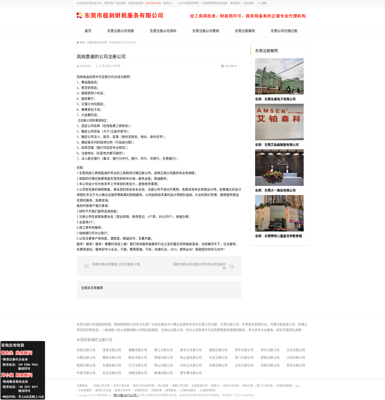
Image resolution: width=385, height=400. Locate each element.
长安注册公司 (218, 357)
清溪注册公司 (111, 350)
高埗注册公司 (296, 365)
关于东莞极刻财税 (189, 3)
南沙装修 (163, 385)
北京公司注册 (231, 385)
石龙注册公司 (244, 365)
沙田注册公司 (296, 357)
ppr (297, 385)
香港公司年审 (123, 390)
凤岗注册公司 (86, 350)
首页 (88, 31)
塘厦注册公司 (137, 350)
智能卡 (215, 385)
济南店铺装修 (284, 385)
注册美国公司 (200, 385)
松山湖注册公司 (191, 357)
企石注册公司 (296, 350)
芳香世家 (156, 390)
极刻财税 (85, 66)
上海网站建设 (188, 390)
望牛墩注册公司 (191, 373)
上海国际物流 (207, 390)
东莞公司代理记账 (284, 31)
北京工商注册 (121, 385)
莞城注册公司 (163, 357)
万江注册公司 (137, 365)
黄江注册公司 (163, 350)
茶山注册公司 (163, 365)
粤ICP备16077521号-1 (126, 395)
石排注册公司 (218, 365)
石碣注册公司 (270, 365)
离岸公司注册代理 (143, 385)
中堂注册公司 (86, 373)
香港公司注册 (103, 390)
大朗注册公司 (86, 357)
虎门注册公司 (244, 357)
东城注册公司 (111, 365)
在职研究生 (141, 390)
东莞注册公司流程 (120, 31)
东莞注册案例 (245, 31)
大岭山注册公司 (191, 365)
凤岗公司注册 (102, 385)
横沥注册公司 (111, 357)
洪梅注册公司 (137, 373)
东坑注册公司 (111, 373)
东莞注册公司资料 (163, 31)
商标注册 (247, 385)
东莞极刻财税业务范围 (214, 3)
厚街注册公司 (270, 357)
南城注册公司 (86, 365)
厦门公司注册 (265, 385)
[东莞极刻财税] (191, 17)
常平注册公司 (244, 350)
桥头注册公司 (270, 350)
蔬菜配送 (171, 390)
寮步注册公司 (137, 357)
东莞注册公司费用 (205, 31)
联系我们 (235, 3)
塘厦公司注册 (180, 385)
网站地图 (249, 3)
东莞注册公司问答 (110, 66)
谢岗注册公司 (218, 350)
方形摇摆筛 (85, 390)
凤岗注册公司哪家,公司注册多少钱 (116, 264)
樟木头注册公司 (191, 350)
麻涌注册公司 (163, 373)
